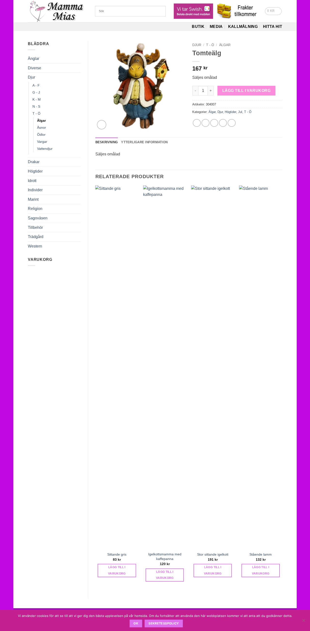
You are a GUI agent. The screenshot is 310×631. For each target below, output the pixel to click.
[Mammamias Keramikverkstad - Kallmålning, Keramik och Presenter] (58, 11)
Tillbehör (35, 227)
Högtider (35, 171)
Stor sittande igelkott (212, 554)
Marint (33, 199)
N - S (36, 106)
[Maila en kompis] (214, 123)
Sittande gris (116, 554)
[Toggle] (78, 68)
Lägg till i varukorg (246, 90)
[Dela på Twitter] (205, 123)
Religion (35, 209)
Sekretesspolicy (163, 623)
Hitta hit (272, 26)
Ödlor (41, 134)
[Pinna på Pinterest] (223, 123)
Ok (135, 623)
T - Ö (36, 113)
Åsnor (41, 127)
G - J (36, 92)
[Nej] (303, 622)
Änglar (33, 58)
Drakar (33, 162)
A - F (36, 85)
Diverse (34, 68)
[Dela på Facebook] (197, 123)
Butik (198, 26)
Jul (240, 112)
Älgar (41, 120)
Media (216, 26)
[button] (273, 11)
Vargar (42, 142)
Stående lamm (260, 554)
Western (35, 246)
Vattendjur (45, 149)
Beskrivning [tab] (106, 142)
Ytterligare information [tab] (144, 142)
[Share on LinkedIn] (232, 123)
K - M (36, 99)
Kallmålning (243, 26)
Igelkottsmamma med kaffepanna (164, 556)
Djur (31, 77)
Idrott (32, 181)
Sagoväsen (37, 218)
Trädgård (35, 237)
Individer (35, 190)
